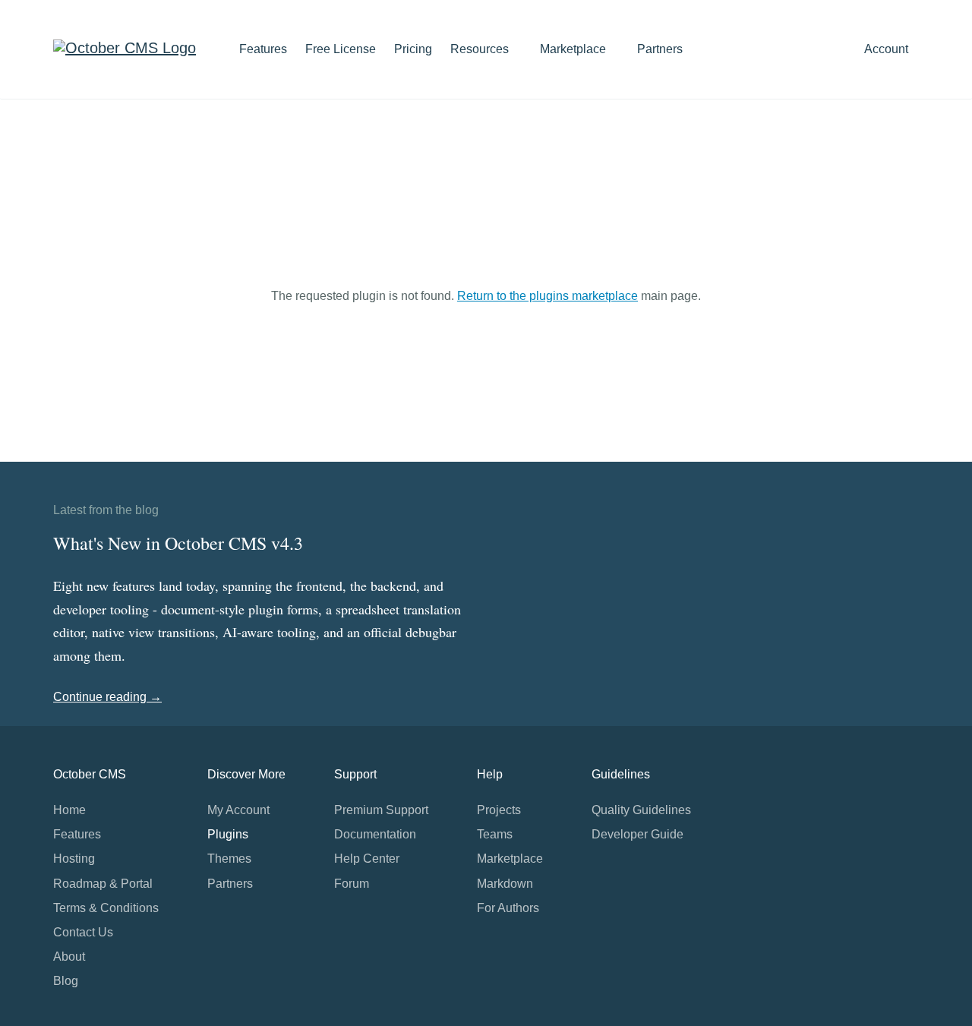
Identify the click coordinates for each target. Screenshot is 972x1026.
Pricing (413, 49)
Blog (65, 980)
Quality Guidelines (641, 809)
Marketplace (574, 49)
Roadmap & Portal (103, 883)
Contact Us (83, 932)
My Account (238, 809)
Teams (495, 834)
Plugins (227, 834)
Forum (351, 883)
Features (263, 49)
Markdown (505, 883)
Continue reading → (107, 696)
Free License (340, 49)
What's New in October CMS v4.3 (178, 543)
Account (887, 49)
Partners (660, 49)
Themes (229, 858)
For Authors (508, 907)
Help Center (366, 858)
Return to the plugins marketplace (547, 295)
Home (69, 809)
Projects (499, 809)
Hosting (74, 858)
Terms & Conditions (106, 907)
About (69, 956)
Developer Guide (637, 834)
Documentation (375, 834)
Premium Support (381, 809)
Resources (481, 49)
